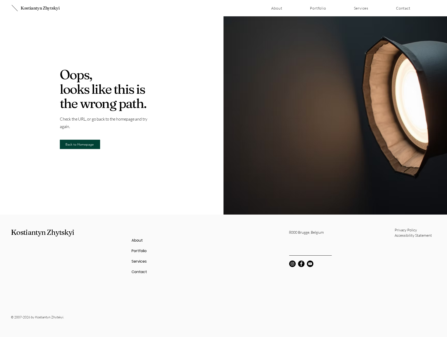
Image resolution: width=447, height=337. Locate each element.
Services (139, 261)
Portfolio (139, 251)
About (137, 240)
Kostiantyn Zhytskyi (40, 8)
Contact (139, 271)
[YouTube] (310, 264)
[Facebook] (301, 264)
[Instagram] (292, 264)
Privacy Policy (406, 230)
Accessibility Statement (413, 235)
